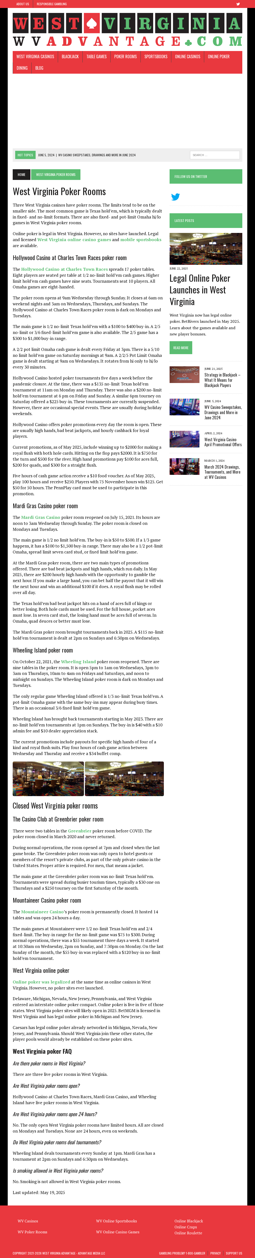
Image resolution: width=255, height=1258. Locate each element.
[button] (48, 779)
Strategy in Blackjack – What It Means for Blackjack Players (222, 380)
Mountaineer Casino (42, 912)
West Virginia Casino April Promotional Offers (223, 442)
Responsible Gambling (52, 4)
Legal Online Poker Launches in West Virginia (200, 289)
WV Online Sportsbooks (116, 1220)
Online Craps (186, 1226)
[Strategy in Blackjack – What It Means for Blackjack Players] (184, 380)
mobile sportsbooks (140, 239)
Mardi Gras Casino (40, 517)
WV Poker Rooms (32, 1231)
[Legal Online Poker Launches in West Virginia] (206, 261)
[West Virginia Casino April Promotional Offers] (184, 444)
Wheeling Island (78, 661)
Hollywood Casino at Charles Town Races (64, 269)
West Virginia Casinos (35, 56)
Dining (22, 68)
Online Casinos (187, 56)
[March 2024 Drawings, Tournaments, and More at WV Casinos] (184, 471)
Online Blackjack (189, 1220)
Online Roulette (188, 1232)
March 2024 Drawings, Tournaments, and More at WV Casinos (222, 472)
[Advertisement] (127, 111)
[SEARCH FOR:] (215, 154)
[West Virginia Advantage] (127, 29)
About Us (22, 4)
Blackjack (70, 56)
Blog (39, 68)
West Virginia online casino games (74, 239)
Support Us (234, 1253)
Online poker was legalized (41, 982)
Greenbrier (79, 831)
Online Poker (219, 56)
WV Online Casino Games (117, 1231)
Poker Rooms (125, 56)
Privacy (215, 1253)
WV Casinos (28, 1220)
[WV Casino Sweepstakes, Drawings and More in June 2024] (184, 412)
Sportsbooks (155, 56)
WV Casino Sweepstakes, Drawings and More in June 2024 (223, 412)
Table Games (96, 56)
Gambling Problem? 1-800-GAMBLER (182, 1253)
